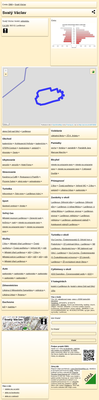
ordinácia (39, 290)
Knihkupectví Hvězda (24, 144)
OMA (10, 4)
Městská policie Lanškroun (13, 257)
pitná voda (22, 181)
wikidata (63, 305)
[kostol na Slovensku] (6, 30)
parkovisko (7, 274)
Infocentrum (7, 194)
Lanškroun (26, 131)
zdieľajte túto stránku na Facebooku (65, 349)
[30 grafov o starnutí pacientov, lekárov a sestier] (73, 48)
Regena (21, 295)
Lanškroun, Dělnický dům (62, 202)
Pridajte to (68, 385)
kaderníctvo (7, 144)
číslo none (19, 194)
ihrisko (22, 206)
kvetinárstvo (24, 148)
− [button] (6, 74)
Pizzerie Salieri (8, 181)
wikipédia (25, 21)
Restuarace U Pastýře (29, 177)
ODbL (71, 370)
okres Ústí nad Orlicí (11, 131)
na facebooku (68, 349)
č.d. (5, 26)
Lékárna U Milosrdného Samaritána (17, 290)
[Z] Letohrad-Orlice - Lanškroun (76, 244)
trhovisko (6, 152)
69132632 (54, 301)
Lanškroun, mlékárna (69, 216)
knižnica (6, 223)
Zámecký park (35, 218)
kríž (3, 307)
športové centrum (9, 206)
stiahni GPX (55, 305)
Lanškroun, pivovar (73, 211)
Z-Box (5, 244)
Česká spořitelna (20, 248)
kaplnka (11, 307)
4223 (89, 274)
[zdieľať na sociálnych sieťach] (94, 12)
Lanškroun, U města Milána (69, 207)
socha (53, 148)
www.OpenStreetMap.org (79, 369)
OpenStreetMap (57, 125)
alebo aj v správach (11, 396)
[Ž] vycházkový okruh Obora (74, 262)
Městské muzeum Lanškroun (14, 218)
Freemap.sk (69, 125)
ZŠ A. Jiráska (72, 136)
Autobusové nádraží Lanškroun (64, 224)
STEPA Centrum (9, 148)
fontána (62, 148)
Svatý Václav (20, 4)
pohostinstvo (34, 181)
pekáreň (35, 148)
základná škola (57, 136)
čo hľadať (55, 329)
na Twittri (74, 350)
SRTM (75, 383)
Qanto (15, 152)
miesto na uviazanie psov (29, 223)
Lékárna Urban (8, 295)
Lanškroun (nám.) (33, 194)
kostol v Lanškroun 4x (60, 286)
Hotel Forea (26, 165)
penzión (5, 165)
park (14, 223)
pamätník (72, 148)
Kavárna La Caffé (9, 177)
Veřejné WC (35, 248)
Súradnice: (55, 303)
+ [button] (6, 70)
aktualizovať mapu (64, 299)
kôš (44, 248)
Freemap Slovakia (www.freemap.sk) (64, 373)
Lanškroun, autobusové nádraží (75, 220)
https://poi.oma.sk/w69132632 (87, 125)
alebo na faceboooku (12, 392)
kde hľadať (55, 318)
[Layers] (92, 71)
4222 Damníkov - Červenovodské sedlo (68, 274)
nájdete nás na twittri (12, 389)
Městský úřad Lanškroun (20, 244)
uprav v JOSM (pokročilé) (81, 299)
